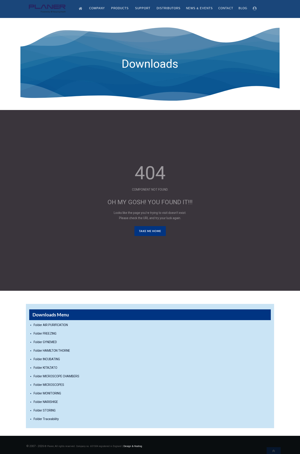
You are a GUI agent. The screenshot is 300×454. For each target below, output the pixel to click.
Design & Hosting (132, 446)
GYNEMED (50, 342)
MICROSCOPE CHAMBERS (61, 376)
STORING (49, 410)
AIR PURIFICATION (55, 325)
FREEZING (49, 333)
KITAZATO (50, 367)
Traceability (51, 419)
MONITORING (52, 393)
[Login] (255, 8)
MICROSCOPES (53, 385)
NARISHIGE (50, 402)
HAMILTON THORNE (56, 350)
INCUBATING (51, 359)
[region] (150, 64)
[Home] (81, 8)
